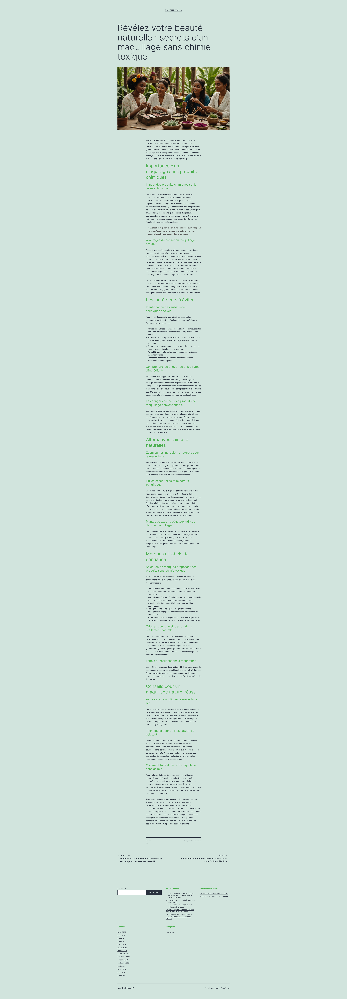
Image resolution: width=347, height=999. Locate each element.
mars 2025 (121, 944)
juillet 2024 (121, 969)
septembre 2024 (123, 963)
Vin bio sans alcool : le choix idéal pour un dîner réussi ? (180, 901)
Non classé (197, 841)
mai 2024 (121, 972)
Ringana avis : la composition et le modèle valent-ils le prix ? (179, 906)
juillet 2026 (121, 932)
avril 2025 (121, 941)
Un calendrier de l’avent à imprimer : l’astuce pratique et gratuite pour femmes (179, 916)
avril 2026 (121, 938)
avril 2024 (121, 975)
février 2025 (122, 947)
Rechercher (122, 888)
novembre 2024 (123, 957)
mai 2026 (121, 935)
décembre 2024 (123, 954)
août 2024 (121, 966)
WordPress (225, 988)
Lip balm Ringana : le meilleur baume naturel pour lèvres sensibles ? (180, 911)
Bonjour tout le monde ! (221, 896)
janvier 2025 (122, 951)
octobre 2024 (122, 960)
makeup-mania (173, 10)
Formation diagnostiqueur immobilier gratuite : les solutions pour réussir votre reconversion (180, 895)
